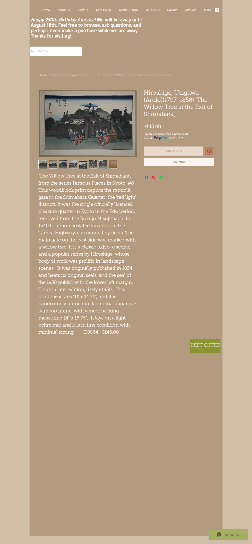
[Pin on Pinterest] (153, 177)
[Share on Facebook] (146, 177)
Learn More (175, 138)
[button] (217, 9)
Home (43, 75)
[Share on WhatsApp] (161, 177)
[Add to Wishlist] (209, 151)
